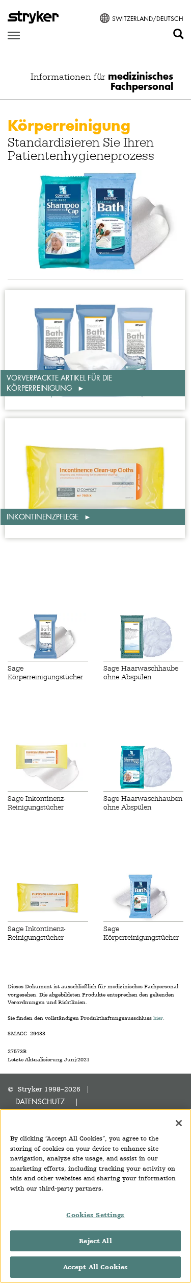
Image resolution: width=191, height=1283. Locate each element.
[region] (95, 1196)
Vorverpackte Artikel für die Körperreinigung (59, 383)
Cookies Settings (95, 1215)
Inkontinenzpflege (43, 516)
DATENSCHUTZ (40, 1101)
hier (158, 1018)
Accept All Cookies (95, 1267)
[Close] (179, 1123)
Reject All (95, 1241)
